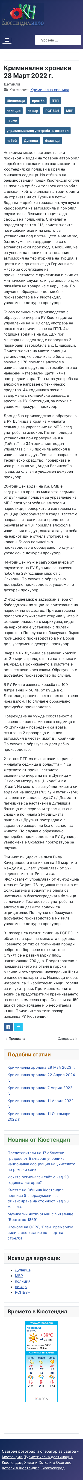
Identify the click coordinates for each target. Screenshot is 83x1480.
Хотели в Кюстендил (20, 1468)
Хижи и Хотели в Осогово (47, 1462)
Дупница (31, 141)
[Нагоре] (75, 1471)
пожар (33, 111)
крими (12, 121)
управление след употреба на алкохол (37, 131)
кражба (38, 101)
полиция (14, 111)
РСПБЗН (52, 111)
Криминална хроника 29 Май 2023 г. (41, 1067)
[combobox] (58, 40)
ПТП (55, 101)
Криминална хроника (49, 89)
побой (12, 141)
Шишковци (16, 101)
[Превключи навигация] (7, 40)
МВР (69, 111)
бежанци (52, 141)
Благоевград (53, 1468)
